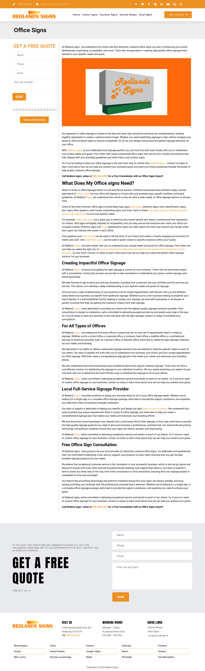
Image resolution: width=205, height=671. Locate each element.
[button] (136, 4)
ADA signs (136, 206)
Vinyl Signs (145, 14)
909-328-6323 (99, 176)
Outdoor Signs (108, 14)
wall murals (88, 236)
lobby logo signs (84, 219)
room (104, 226)
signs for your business (154, 408)
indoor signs (83, 193)
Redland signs (75, 150)
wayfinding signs (94, 239)
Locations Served (157, 635)
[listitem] (82, 629)
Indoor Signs (90, 14)
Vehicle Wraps (128, 14)
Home (76, 14)
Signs (89, 197)
